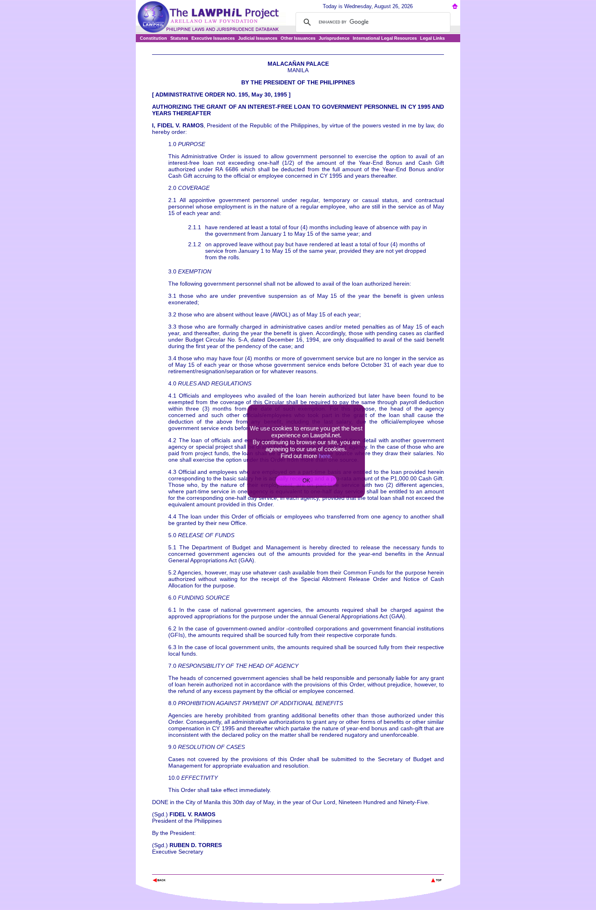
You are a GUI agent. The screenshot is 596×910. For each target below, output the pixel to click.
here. (325, 455)
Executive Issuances (213, 38)
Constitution (153, 38)
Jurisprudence (334, 38)
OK (306, 481)
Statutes (179, 38)
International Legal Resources (385, 38)
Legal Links (432, 38)
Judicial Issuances (257, 38)
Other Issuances (298, 38)
